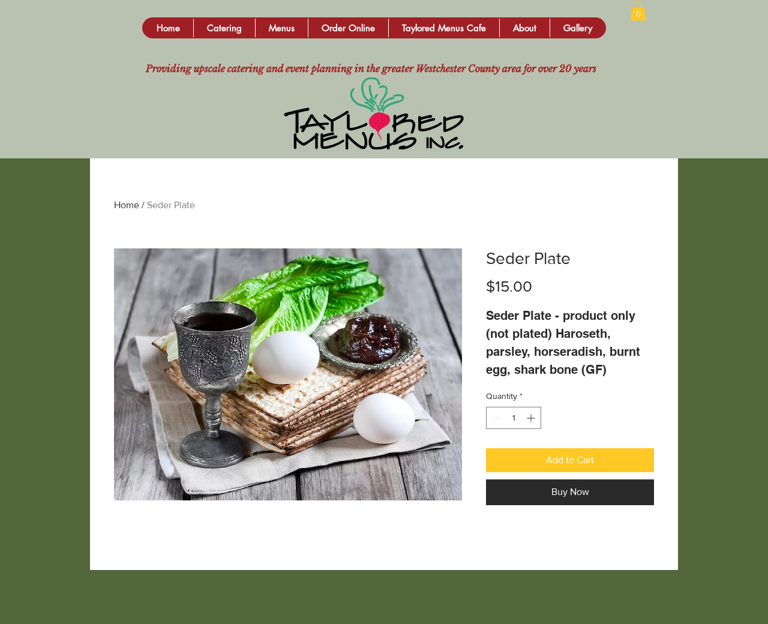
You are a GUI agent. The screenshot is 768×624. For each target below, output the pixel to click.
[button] (224, 28)
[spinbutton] (513, 417)
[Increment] (531, 417)
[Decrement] (495, 417)
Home (126, 205)
